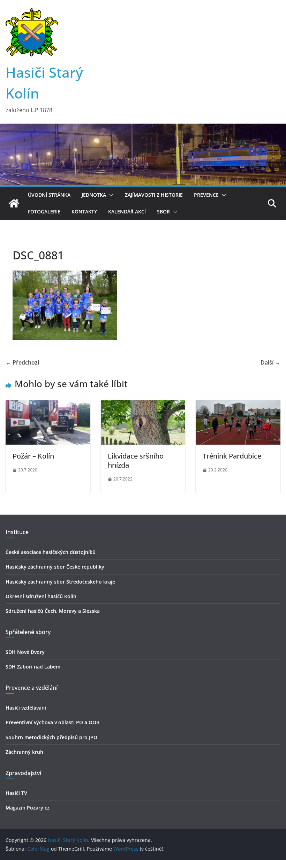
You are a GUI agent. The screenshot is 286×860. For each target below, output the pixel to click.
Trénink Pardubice (232, 456)
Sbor (163, 211)
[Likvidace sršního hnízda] (143, 405)
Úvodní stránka (49, 194)
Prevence (206, 194)
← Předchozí (22, 362)
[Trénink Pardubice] (238, 405)
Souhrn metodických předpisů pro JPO (51, 737)
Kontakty (84, 211)
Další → (270, 362)
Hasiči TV (16, 793)
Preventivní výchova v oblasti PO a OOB (52, 722)
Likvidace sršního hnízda (136, 460)
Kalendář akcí (127, 211)
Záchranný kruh (24, 752)
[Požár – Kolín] (48, 405)
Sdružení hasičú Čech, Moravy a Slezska (53, 611)
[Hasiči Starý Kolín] (143, 128)
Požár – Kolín (33, 456)
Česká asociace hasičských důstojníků (51, 552)
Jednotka (94, 194)
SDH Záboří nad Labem (33, 666)
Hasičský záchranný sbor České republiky (55, 566)
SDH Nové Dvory (25, 652)
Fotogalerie (44, 211)
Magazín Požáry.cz (28, 807)
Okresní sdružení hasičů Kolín (41, 596)
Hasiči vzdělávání (26, 707)
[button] (110, 195)
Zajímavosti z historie (154, 194)
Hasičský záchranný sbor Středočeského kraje (60, 581)
